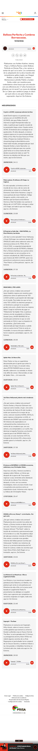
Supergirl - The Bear (10, 621)
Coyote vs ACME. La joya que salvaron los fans (18, 112)
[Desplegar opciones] (34, 48)
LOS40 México (19, 13)
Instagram (17, 678)
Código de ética (29, 696)
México (4, 20)
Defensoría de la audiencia (19, 698)
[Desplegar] (19, 741)
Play (35, 747)
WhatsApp (21, 55)
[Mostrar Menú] (3, 13)
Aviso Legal (7, 696)
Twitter (17, 55)
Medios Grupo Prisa (19, 713)
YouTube (13, 678)
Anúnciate (27, 701)
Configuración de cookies (15, 701)
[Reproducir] (5, 48)
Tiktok (9, 678)
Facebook (13, 55)
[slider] (19, 743)
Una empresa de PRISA (19, 708)
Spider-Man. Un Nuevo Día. (12, 357)
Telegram (24, 55)
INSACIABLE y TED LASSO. (12, 287)
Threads (28, 678)
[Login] (35, 13)
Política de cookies (18, 696)
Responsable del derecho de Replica (19, 699)
